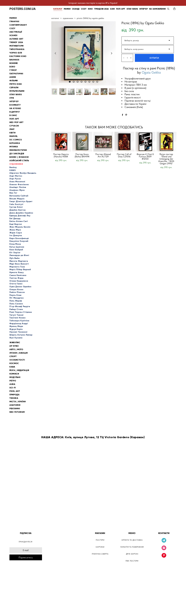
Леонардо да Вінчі (19, 255)
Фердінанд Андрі (18, 323)
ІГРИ (11, 98)
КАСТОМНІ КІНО (17, 56)
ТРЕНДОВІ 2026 (101, 9)
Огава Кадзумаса (18, 281)
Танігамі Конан (17, 317)
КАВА (12, 366)
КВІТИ (12, 132)
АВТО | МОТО (16, 349)
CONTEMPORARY (18, 24)
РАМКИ (67, 9)
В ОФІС (13, 115)
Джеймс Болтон (17, 210)
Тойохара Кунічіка (19, 320)
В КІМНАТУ (15, 104)
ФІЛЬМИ (13, 80)
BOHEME (13, 63)
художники (68, 18)
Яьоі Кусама (16, 337)
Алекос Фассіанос (19, 184)
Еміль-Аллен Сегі (18, 221)
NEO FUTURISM (17, 412)
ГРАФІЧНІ (14, 21)
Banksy (13, 167)
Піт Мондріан (16, 298)
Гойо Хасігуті (16, 204)
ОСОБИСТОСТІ (17, 359)
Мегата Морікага (18, 261)
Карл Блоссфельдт (19, 238)
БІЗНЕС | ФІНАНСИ (19, 157)
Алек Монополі (17, 181)
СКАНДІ (75, 9)
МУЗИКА (13, 146)
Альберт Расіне (17, 187)
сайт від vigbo (15, 583)
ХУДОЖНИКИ (16, 164)
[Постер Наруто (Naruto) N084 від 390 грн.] (61, 142)
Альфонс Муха (17, 190)
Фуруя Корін (16, 329)
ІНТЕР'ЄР (143, 9)
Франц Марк (16, 326)
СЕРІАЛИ (13, 87)
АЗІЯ (112, 9)
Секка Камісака (17, 275)
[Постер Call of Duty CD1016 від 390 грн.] (124, 142)
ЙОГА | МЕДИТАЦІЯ (19, 370)
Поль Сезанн (16, 303)
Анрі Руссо (15, 178)
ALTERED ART (16, 38)
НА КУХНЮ (15, 108)
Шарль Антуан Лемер (21, 334)
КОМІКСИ (14, 373)
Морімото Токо (17, 266)
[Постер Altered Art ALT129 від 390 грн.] (103, 142)
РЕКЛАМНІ (14, 408)
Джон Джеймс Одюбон (21, 212)
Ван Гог (13, 193)
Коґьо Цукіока (16, 247)
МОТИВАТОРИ (16, 45)
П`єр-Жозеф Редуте (19, 306)
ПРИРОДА (14, 394)
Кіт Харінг (14, 252)
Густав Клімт (16, 207)
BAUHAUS (14, 59)
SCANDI (13, 35)
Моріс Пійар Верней (20, 269)
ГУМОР (13, 70)
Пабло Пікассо (17, 292)
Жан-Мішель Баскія (19, 227)
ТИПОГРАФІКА (17, 49)
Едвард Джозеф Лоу (19, 215)
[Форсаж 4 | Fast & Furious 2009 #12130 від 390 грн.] (145, 142)
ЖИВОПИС (14, 342)
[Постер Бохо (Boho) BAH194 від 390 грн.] (82, 142)
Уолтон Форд (16, 278)
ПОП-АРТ (120, 9)
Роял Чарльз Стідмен (20, 312)
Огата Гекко (16, 283)
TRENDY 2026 (16, 42)
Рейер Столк (16, 309)
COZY (83, 9)
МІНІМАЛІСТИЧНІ (18, 150)
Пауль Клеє (15, 295)
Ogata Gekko (151, 72)
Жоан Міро (15, 229)
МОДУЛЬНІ (14, 377)
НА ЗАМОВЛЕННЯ (157, 9)
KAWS (12, 170)
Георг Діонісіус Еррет (21, 201)
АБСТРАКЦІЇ (15, 31)
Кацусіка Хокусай (18, 241)
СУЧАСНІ (14, 125)
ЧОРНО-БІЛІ (15, 52)
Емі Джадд (14, 218)
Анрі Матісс (15, 176)
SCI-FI (12, 387)
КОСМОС (14, 363)
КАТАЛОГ (57, 9)
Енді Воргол (15, 224)
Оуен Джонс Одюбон (20, 286)
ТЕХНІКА (13, 398)
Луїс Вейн (14, 258)
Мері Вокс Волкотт (19, 263)
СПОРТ (13, 356)
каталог (55, 18)
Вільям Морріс (17, 198)
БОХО (12, 66)
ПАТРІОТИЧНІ (16, 73)
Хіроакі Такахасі (18, 332)
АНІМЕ (12, 77)
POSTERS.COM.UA (22, 8)
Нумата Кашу (16, 272)
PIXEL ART (14, 391)
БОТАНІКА (14, 143)
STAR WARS (132, 9)
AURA (12, 384)
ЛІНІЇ (11, 129)
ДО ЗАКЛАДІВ (16, 153)
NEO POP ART (16, 122)
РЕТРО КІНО (15, 84)
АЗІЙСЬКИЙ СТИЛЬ (19, 160)
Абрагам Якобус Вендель (22, 173)
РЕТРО (12, 380)
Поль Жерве (15, 300)
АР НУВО (14, 345)
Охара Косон (16, 289)
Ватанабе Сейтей (18, 195)
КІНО (90, 9)
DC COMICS (15, 139)
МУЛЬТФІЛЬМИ (16, 91)
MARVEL (13, 136)
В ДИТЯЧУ (14, 111)
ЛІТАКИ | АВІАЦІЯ (18, 352)
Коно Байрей (16, 249)
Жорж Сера (15, 232)
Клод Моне (15, 244)
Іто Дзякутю (15, 235)
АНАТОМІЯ (14, 405)
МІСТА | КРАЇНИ (17, 401)
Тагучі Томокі (16, 315)
